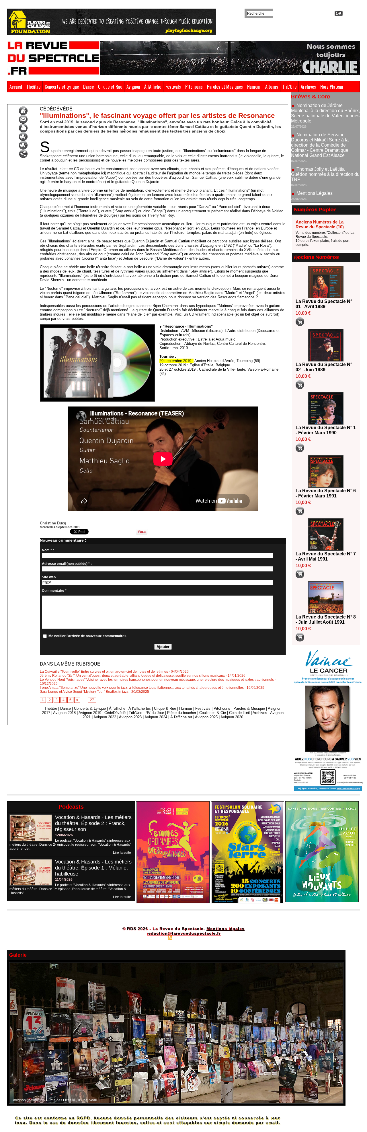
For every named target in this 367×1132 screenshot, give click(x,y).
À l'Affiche (152, 86)
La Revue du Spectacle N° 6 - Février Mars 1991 (326, 493)
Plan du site (155, 937)
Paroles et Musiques (225, 86)
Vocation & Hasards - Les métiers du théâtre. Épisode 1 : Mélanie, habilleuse (93, 868)
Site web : (50, 577)
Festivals (173, 86)
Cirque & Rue (165, 708)
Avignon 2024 (156, 717)
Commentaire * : (55, 591)
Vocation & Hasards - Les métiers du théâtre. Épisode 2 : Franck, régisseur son (93, 823)
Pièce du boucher (181, 713)
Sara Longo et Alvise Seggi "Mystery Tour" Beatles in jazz (84, 692)
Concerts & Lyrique (90, 708)
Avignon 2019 (90, 713)
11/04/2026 (64, 880)
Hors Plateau (331, 86)
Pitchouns (194, 86)
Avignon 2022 (104, 717)
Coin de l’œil (239, 713)
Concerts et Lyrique (62, 86)
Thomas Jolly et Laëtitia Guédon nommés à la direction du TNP (325, 148)
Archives (308, 86)
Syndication (182, 937)
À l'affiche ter (181, 717)
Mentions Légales (314, 167)
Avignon (133, 86)
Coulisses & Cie (212, 713)
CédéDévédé (33, 100)
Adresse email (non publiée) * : (67, 564)
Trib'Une (289, 86)
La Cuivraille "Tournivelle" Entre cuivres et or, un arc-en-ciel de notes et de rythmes (104, 672)
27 (92, 700)
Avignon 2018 (64, 713)
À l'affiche (117, 708)
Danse (88, 86)
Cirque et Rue (110, 86)
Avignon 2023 (130, 717)
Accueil (15, 86)
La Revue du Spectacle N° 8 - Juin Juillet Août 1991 (326, 619)
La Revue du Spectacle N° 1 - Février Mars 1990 (326, 430)
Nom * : (48, 550)
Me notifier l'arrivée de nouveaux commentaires (87, 636)
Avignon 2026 (231, 717)
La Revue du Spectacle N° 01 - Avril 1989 (324, 304)
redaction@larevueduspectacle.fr (183, 933)
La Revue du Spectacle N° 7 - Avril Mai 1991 (326, 556)
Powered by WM (208, 937)
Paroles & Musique (249, 708)
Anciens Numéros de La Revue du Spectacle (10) (320, 224)
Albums (271, 86)
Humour (254, 86)
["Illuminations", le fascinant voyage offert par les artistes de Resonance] (97, 326)
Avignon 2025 (206, 717)
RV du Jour (154, 713)
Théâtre (33, 86)
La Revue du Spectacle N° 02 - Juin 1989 (324, 367)
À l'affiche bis (139, 708)
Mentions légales (225, 928)
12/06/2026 (64, 835)
